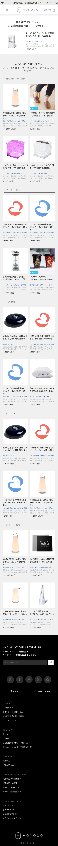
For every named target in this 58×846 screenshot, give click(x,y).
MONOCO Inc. (25, 843)
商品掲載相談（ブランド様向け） (16, 742)
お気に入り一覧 (44, 691)
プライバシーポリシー (11, 720)
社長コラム (7, 809)
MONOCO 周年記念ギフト (13, 779)
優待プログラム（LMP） (12, 818)
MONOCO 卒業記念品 (11, 787)
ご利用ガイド (8, 707)
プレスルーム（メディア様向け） (16, 747)
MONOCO (6, 760)
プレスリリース (9, 805)
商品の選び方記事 (10, 814)
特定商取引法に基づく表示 (13, 716)
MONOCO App (8, 765)
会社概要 (6, 738)
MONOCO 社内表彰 (10, 783)
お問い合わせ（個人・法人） (14, 712)
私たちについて (9, 734)
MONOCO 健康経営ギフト (13, 791)
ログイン (17, 691)
